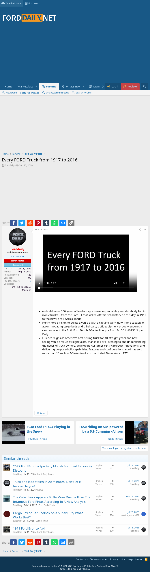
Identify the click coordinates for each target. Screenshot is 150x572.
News (40, 489)
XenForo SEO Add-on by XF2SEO (75, 568)
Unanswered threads (57, 92)
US (29, 277)
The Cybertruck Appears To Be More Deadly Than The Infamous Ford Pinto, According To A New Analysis (51, 499)
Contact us (82, 559)
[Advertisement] (68, 54)
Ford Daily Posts (45, 474)
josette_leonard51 (130, 515)
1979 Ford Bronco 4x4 (29, 528)
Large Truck (42, 520)
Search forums (83, 92)
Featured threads (29, 92)
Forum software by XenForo (58, 566)
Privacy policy (117, 559)
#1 (144, 229)
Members (99, 86)
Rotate (41, 413)
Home (8, 86)
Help (130, 559)
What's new (73, 86)
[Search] (144, 86)
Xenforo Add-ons (103, 566)
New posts (11, 92)
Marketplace (13, 3)
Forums (33, 3)
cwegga (17, 520)
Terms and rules (98, 559)
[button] (36, 86)
